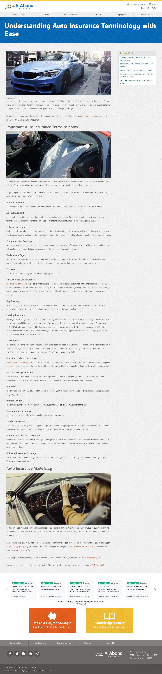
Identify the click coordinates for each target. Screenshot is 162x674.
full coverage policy (16, 547)
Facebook (10, 654)
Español (154, 4)
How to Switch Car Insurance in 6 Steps (136, 70)
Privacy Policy (9, 667)
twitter (17, 654)
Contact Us (145, 15)
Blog (24, 654)
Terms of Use (23, 667)
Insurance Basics (18, 15)
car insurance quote (92, 558)
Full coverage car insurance (17, 284)
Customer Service (71, 15)
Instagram (37, 654)
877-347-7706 (149, 8)
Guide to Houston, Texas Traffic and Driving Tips (134, 59)
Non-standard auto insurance (18, 363)
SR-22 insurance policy (83, 547)
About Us (98, 15)
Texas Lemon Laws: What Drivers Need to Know (137, 65)
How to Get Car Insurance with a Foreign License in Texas (136, 75)
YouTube (30, 654)
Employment (122, 15)
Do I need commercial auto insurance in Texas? (136, 82)
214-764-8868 (98, 565)
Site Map (34, 667)
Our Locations (44, 15)
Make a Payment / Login (138, 4)
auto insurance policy (95, 116)
